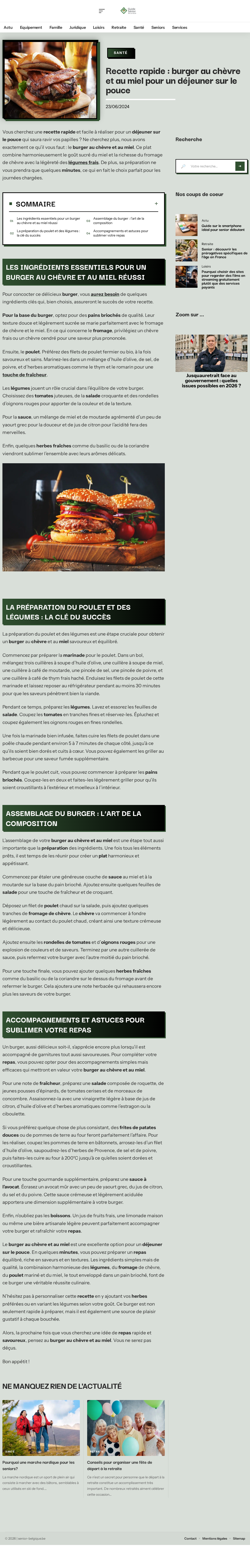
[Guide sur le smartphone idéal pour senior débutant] (187, 225)
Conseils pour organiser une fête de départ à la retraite (119, 1465)
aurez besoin (105, 294)
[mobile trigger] (103, 11)
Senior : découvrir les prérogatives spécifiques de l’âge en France (225, 252)
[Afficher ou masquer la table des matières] (106, 203)
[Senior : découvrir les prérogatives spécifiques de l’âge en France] (187, 250)
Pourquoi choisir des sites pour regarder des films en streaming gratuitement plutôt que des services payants (223, 279)
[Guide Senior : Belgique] (129, 11)
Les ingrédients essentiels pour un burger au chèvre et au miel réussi (48, 220)
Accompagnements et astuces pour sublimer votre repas (120, 233)
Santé (121, 53)
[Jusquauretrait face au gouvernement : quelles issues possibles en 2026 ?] (212, 353)
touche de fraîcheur (24, 375)
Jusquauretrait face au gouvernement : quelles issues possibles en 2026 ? (211, 380)
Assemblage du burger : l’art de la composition (118, 220)
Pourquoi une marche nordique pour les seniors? (38, 1465)
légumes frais (83, 162)
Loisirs (206, 266)
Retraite (97, 1451)
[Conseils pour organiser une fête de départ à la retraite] (126, 1428)
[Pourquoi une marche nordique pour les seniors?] (41, 1428)
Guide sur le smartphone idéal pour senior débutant (223, 227)
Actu (205, 220)
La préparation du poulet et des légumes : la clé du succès (48, 233)
